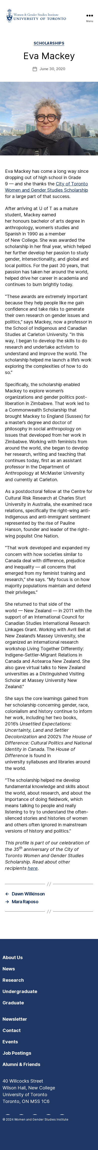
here (33, 868)
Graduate (13, 1002)
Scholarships (49, 43)
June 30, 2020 (52, 68)
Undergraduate (20, 991)
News (9, 968)
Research (13, 980)
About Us (13, 957)
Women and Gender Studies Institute (41, 1119)
